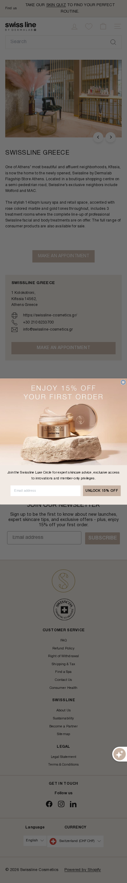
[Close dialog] (123, 382)
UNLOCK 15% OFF (101, 490)
